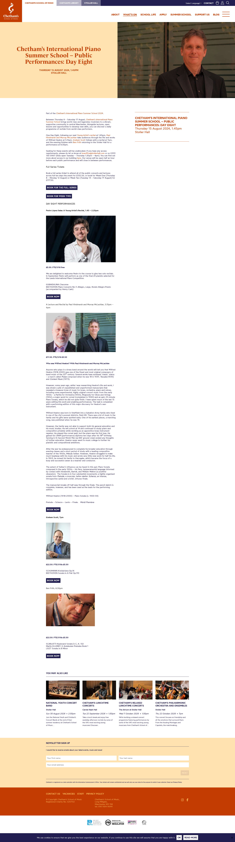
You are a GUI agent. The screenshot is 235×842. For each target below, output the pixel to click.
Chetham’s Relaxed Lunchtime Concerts (131, 704)
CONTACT (209, 3)
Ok (179, 837)
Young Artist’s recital (86, 135)
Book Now (53, 296)
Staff (80, 793)
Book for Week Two (59, 196)
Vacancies (69, 793)
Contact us (53, 793)
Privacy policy (95, 793)
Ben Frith (77, 142)
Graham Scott (79, 140)
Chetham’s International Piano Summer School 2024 (79, 113)
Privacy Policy (177, 782)
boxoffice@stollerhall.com (93, 153)
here (79, 158)
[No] (232, 837)
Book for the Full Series (61, 187)
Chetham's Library (69, 3)
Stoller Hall (91, 3)
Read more (190, 837)
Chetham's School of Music (11, 11)
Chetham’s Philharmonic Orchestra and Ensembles (171, 704)
